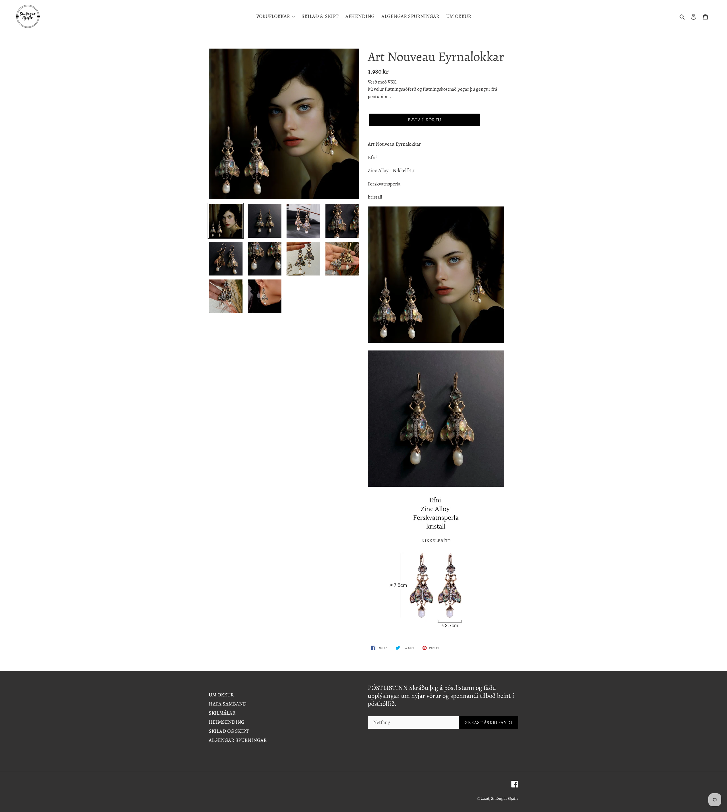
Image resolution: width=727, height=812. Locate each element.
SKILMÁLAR (222, 712)
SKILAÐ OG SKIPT (229, 731)
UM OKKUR (221, 694)
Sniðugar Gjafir (504, 798)
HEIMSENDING (227, 722)
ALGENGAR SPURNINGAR (238, 740)
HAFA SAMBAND (227, 703)
